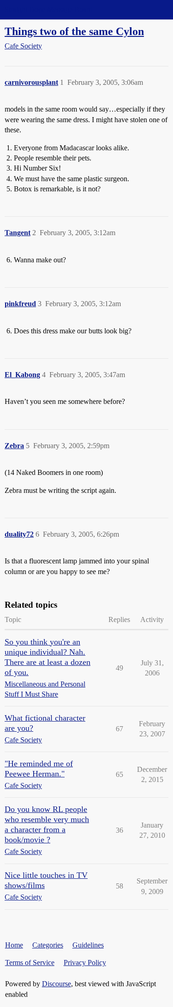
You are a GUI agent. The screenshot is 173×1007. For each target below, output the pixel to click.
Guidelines (88, 945)
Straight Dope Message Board (48, 9)
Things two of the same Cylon (74, 31)
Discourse (56, 984)
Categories (47, 945)
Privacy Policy (85, 962)
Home (14, 945)
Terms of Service (29, 962)
